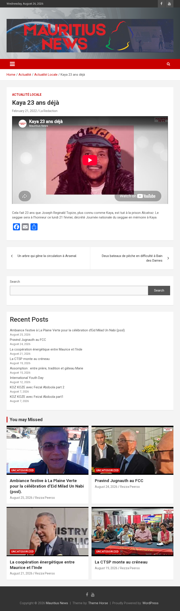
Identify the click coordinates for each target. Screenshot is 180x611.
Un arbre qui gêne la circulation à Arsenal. (47, 256)
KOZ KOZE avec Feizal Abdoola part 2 (37, 387)
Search (15, 282)
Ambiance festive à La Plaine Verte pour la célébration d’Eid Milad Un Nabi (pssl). (67, 330)
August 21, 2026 (21, 573)
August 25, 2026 (21, 497)
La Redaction (49, 111)
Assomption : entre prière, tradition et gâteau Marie (46, 368)
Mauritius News (57, 603)
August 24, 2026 (106, 486)
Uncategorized (22, 470)
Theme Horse (98, 603)
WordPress (150, 603)
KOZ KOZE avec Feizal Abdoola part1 (36, 397)
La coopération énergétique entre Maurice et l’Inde (46, 349)
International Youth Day (26, 378)
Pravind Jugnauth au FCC (28, 340)
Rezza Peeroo (45, 497)
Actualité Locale (26, 94)
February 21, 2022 (24, 111)
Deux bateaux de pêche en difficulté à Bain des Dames (132, 258)
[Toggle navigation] (12, 64)
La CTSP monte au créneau (30, 359)
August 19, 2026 (106, 568)
